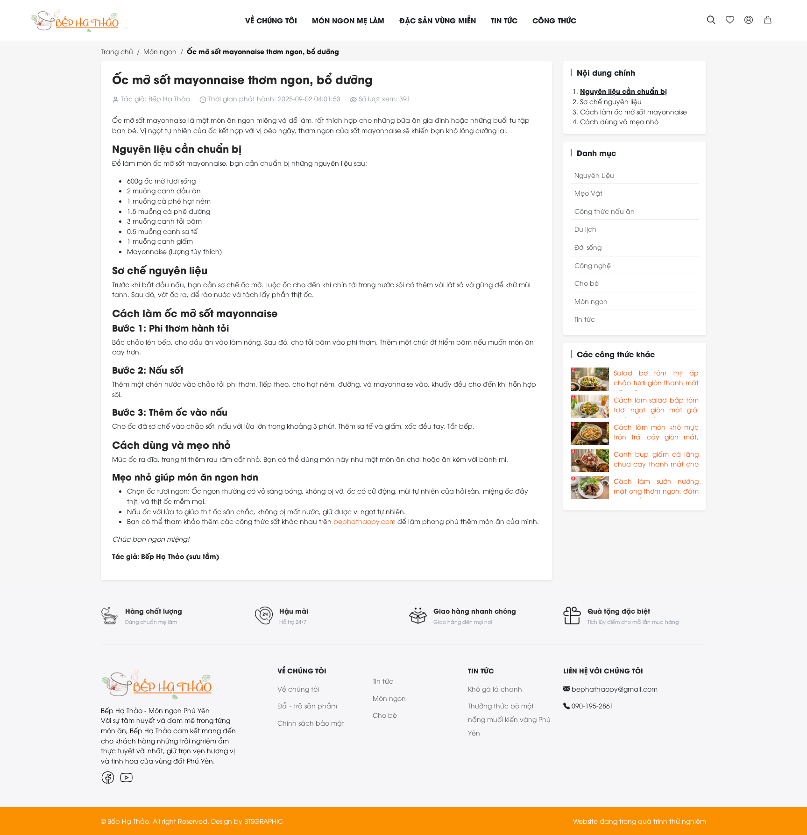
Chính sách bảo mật (310, 722)
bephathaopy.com (364, 521)
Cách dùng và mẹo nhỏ (619, 121)
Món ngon (160, 51)
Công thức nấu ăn (604, 210)
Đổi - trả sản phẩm (307, 705)
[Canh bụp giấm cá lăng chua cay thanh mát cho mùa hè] (590, 460)
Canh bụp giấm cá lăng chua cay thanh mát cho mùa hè (656, 460)
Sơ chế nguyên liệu (611, 101)
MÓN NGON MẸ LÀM (348, 20)
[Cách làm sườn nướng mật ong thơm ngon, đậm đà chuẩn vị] (590, 487)
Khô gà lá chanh (495, 688)
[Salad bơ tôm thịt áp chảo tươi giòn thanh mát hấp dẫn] (590, 379)
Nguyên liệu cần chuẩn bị (623, 91)
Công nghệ (592, 265)
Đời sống (588, 246)
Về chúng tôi (298, 688)
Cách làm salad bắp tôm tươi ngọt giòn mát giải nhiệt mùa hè (656, 406)
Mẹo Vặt (588, 192)
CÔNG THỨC (554, 20)
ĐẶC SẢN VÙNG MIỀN (437, 20)
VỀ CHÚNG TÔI (271, 20)
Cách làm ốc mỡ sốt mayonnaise (633, 111)
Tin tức (584, 318)
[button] (767, 20)
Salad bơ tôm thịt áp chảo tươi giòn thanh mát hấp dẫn (656, 379)
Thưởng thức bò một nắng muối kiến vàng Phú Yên (509, 719)
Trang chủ (117, 51)
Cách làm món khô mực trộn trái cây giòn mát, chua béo (656, 433)
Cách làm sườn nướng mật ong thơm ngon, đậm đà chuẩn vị (656, 487)
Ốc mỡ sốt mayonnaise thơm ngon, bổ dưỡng (263, 51)
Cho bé (586, 282)
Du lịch (585, 228)
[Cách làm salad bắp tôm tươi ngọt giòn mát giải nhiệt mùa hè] (590, 406)
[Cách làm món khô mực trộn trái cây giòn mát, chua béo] (590, 433)
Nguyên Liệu (594, 174)
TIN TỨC (504, 20)
